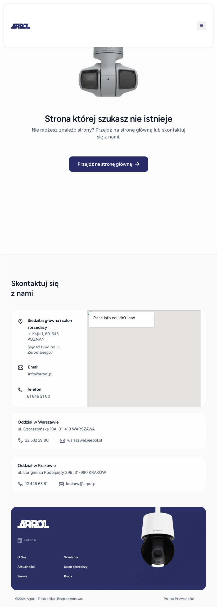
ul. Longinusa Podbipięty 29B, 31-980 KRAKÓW (62, 472)
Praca (68, 576)
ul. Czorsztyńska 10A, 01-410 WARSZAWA (56, 428)
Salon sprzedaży (76, 567)
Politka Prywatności (179, 599)
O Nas (21, 557)
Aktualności (26, 567)
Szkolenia (71, 557)
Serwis (22, 576)
